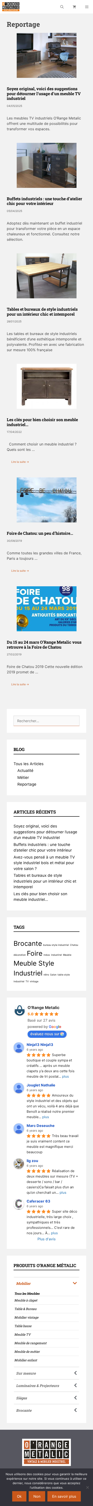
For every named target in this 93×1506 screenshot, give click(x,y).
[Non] (87, 1487)
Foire (34, 953)
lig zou (32, 1160)
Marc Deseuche (41, 1125)
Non (36, 1496)
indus (47, 954)
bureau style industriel (56, 945)
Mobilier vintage (26, 1317)
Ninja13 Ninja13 (40, 1044)
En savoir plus (64, 1496)
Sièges (21, 1398)
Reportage (26, 784)
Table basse (22, 1326)
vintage (34, 981)
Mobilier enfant (25, 1360)
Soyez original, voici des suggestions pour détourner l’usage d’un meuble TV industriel (44, 93)
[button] (46, 1283)
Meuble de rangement (30, 1343)
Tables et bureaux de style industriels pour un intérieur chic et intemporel (42, 311)
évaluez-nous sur (44, 1034)
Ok (19, 1496)
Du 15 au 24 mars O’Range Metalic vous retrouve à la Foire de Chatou (44, 644)
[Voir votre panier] (74, 6)
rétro (46, 974)
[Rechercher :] (46, 721)
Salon (53, 974)
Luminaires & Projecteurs (37, 1385)
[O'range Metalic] (10, 6)
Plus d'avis (46, 1239)
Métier (23, 777)
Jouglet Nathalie (41, 1085)
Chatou (74, 945)
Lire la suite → (20, 461)
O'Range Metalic (44, 1007)
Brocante (28, 943)
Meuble (67, 954)
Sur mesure (26, 1373)
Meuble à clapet (25, 1300)
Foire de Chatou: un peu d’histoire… (40, 533)
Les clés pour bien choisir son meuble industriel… (42, 422)
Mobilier (23, 1283)
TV (27, 981)
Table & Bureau (25, 1309)
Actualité (25, 770)
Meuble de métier (27, 1351)
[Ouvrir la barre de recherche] (62, 6)
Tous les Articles (29, 764)
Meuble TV (22, 1334)
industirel (56, 954)
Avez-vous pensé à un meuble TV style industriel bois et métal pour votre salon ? (44, 863)
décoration (20, 954)
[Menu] (87, 6)
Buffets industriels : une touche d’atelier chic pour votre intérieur (44, 201)
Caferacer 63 (38, 1201)
